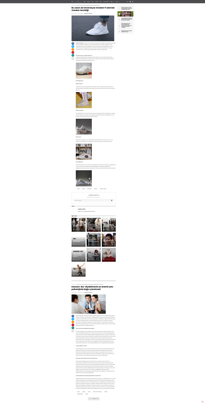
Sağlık (84, 1)
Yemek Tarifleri (106, 1)
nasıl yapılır (89, 188)
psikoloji (105, 391)
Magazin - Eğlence (76, 251)
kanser (89, 391)
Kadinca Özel (74, 13)
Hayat (93, 1)
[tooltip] (73, 43)
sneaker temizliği (103, 188)
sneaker (95, 188)
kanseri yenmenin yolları (97, 391)
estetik (78, 188)
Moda (101, 1)
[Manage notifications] (202, 402)
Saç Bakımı (105, 238)
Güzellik (96, 1)
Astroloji (88, 1)
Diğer (112, 1)
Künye (117, 1)
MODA (83, 188)
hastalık (83, 391)
